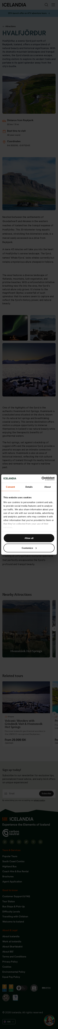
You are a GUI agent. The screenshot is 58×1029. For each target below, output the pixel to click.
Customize (27, 548)
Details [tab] (29, 487)
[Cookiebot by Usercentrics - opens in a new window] (42, 478)
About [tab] (47, 487)
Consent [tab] (10, 487)
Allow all (29, 538)
